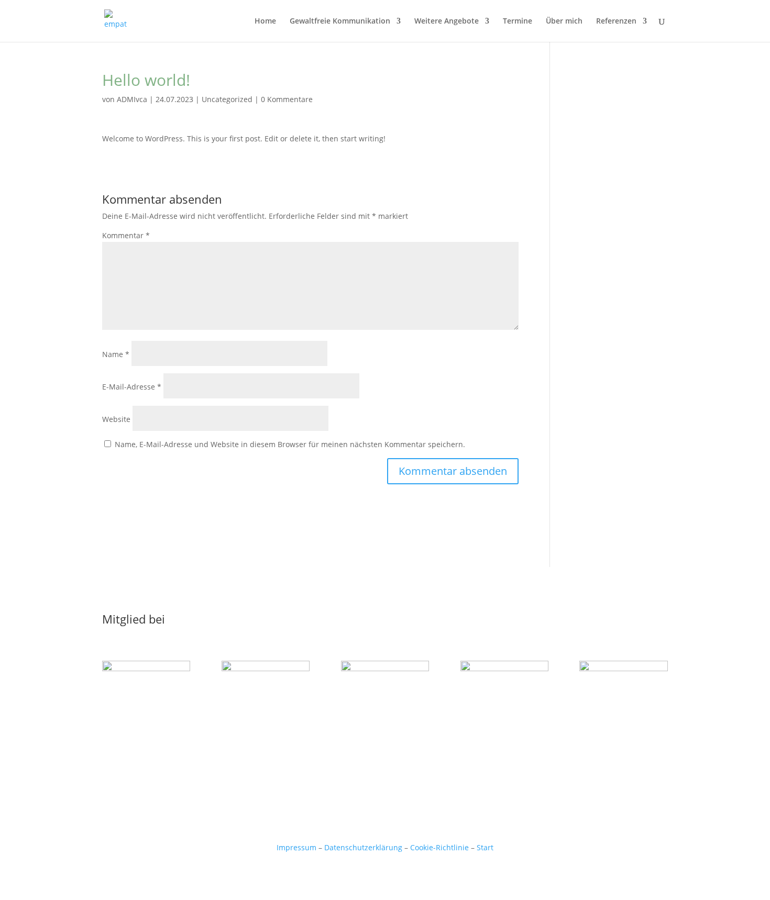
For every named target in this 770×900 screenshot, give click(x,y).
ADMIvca (132, 99)
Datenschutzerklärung (363, 847)
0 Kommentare (287, 99)
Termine (517, 21)
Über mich (564, 21)
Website (116, 419)
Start (485, 847)
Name (115, 354)
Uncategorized (227, 99)
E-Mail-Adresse (131, 387)
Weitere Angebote (446, 21)
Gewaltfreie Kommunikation (340, 21)
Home (265, 21)
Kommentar (126, 235)
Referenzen (616, 21)
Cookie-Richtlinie (439, 847)
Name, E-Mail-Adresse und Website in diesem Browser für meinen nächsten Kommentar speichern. (290, 444)
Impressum (296, 847)
